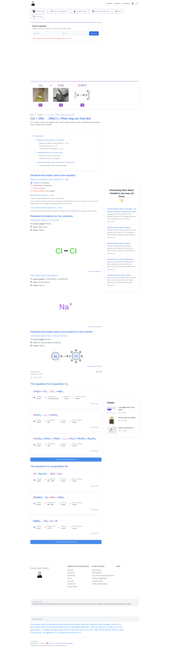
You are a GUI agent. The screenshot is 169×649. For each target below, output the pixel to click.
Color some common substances (103, 576)
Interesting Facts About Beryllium (120, 259)
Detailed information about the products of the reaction (56, 162)
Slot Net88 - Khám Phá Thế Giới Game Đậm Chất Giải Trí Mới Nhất (54, 627)
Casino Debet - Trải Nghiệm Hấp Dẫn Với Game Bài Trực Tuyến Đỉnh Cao (56, 630)
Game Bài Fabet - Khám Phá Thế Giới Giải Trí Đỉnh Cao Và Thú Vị (100, 627)
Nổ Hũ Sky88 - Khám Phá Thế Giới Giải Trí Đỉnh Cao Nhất (50, 624)
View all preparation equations (66, 460)
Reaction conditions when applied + (53, 143)
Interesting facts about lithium (118, 243)
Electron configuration (99, 578)
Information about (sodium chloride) (53, 165)
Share (98, 372)
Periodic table (97, 573)
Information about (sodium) (49, 158)
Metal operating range (99, 584)
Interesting (126, 3)
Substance (117, 3)
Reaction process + (48, 146)
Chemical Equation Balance (64, 643)
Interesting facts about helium (118, 227)
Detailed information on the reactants (49, 153)
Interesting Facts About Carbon (119, 275)
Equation (109, 3)
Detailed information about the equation (50, 140)
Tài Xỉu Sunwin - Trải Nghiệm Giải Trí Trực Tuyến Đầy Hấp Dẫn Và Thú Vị (56, 633)
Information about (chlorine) (49, 156)
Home (32, 115)
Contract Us (71, 584)
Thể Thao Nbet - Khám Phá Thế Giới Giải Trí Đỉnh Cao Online (103, 630)
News (69, 578)
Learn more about (95, 271)
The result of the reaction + (51, 149)
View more (94, 404)
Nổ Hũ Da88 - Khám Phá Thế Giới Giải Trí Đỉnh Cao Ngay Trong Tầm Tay (96, 624)
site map (70, 581)
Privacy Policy (72, 586)
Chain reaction (96, 570)
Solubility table (97, 581)
